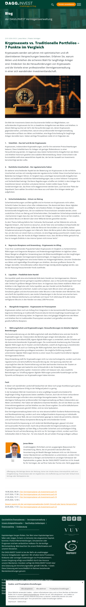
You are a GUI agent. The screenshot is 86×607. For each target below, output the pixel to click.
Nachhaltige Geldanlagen (35, 523)
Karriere (48, 580)
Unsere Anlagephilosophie (12, 523)
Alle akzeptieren (27, 589)
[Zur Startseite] (20, 4)
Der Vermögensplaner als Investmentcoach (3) (38, 497)
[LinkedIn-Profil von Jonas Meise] (13, 461)
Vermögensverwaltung (36, 519)
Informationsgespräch (34, 580)
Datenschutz (22, 602)
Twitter (11, 484)
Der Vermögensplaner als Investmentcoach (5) (38, 492)
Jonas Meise (22, 38)
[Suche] (52, 5)
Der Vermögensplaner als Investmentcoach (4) (38, 494)
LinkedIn (15, 484)
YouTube (79, 519)
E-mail (23, 484)
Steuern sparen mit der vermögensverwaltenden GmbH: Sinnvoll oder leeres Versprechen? (41, 504)
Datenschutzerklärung (31, 594)
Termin (66, 4)
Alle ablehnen (41, 589)
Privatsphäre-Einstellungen (59, 589)
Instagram (69, 519)
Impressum (12, 602)
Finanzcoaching (8, 526)
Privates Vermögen (34, 38)
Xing (19, 484)
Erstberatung (22, 526)
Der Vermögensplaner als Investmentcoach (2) (38, 507)
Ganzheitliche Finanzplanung (13, 519)
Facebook (6, 484)
